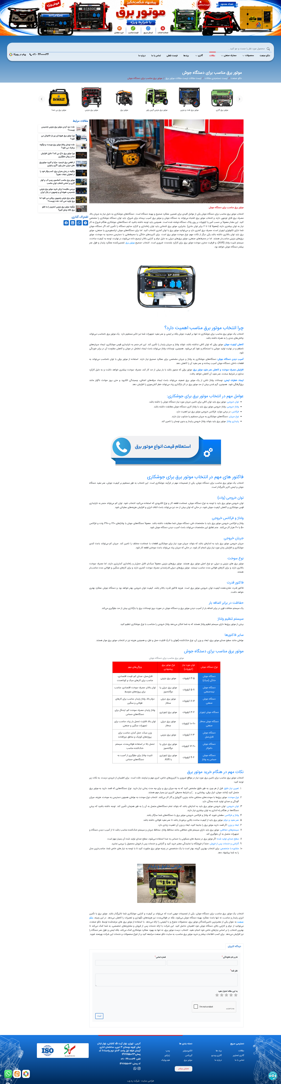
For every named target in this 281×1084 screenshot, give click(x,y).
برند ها (219, 1051)
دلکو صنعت (236, 78)
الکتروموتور (187, 1051)
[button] (41, 99)
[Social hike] (139, 1069)
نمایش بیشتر (183, 1069)
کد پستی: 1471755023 (130, 1064)
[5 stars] (217, 995)
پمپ (168, 1051)
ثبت (99, 1016)
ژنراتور (167, 1055)
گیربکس (188, 1055)
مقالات (241, 1051)
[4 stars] (221, 995)
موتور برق (130, 243)
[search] (268, 48)
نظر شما (234, 971)
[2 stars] (231, 995)
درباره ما (218, 1060)
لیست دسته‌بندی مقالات (216, 78)
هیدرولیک (165, 1060)
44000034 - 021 (40, 54)
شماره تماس (160, 957)
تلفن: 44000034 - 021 (130, 1059)
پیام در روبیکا (19, 54)
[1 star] (236, 995)
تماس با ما (239, 1060)
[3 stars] (226, 995)
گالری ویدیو (216, 1055)
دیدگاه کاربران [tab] (234, 946)
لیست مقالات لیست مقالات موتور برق (183, 78)
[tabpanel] (166, 988)
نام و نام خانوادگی (230, 957)
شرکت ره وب (133, 1081)
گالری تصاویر (238, 1055)
